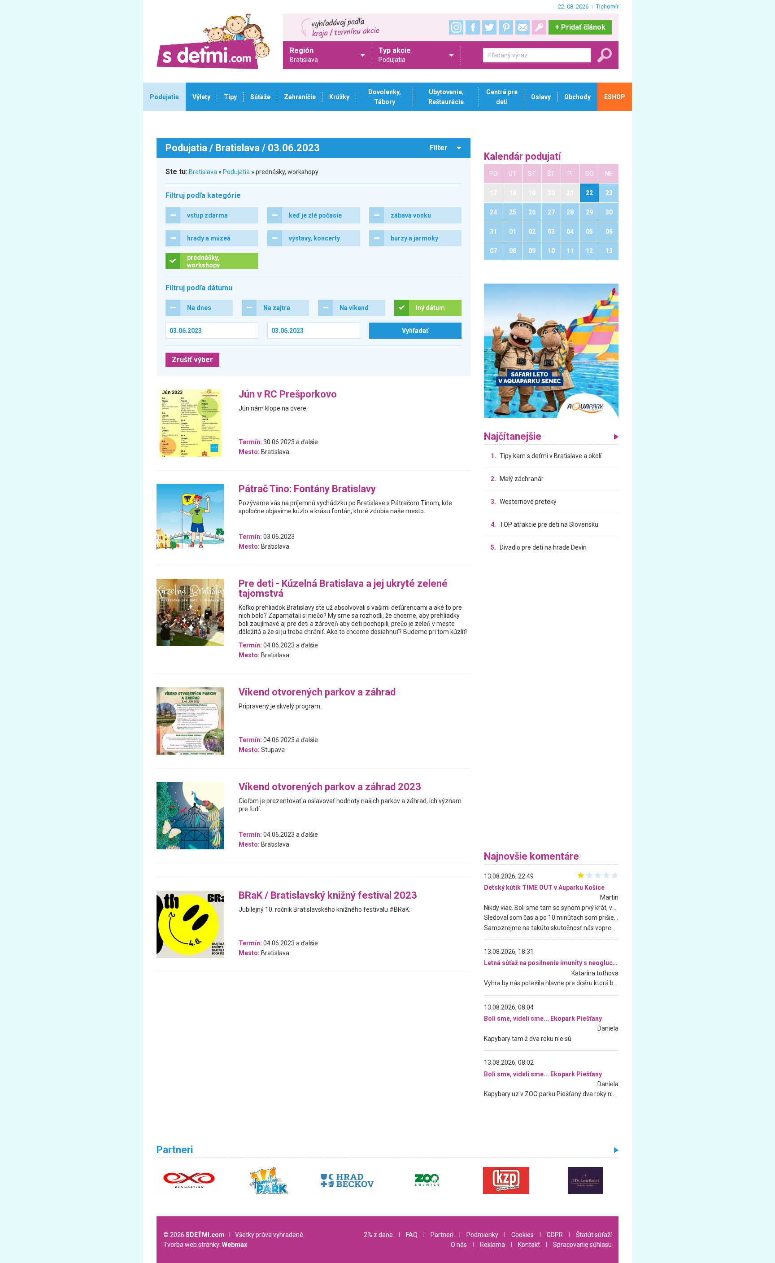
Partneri (442, 1234)
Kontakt (529, 1244)
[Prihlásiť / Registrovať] (539, 27)
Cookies (522, 1234)
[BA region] (551, 350)
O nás (459, 1244)
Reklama (492, 1244)
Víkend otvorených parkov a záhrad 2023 (330, 787)
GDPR (555, 1234)
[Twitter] (489, 27)
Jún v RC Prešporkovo (288, 394)
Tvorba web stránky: (205, 1244)
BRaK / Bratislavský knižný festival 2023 (328, 896)
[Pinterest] (506, 27)
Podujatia (236, 171)
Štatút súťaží (594, 1234)
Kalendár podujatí (522, 157)
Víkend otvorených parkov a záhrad (317, 692)
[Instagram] (456, 27)
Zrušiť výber (192, 359)
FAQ (412, 1234)
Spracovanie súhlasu (582, 1244)
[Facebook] (473, 27)
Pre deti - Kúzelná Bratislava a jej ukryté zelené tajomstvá (343, 589)
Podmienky (482, 1234)
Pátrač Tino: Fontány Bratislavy (307, 489)
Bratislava (203, 171)
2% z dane (378, 1234)
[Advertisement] (551, 703)
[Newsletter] (522, 27)
